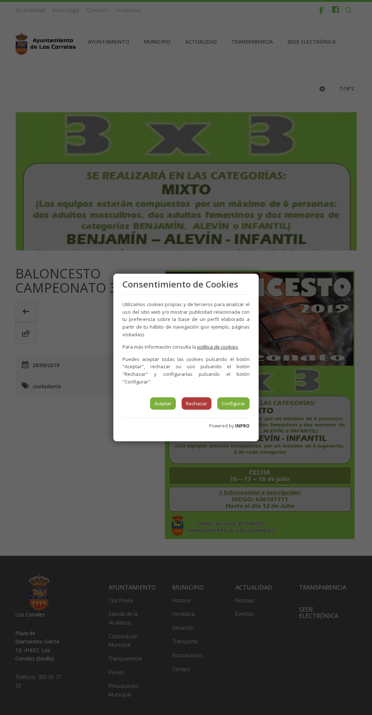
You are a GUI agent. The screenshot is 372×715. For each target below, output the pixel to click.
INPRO (242, 426)
